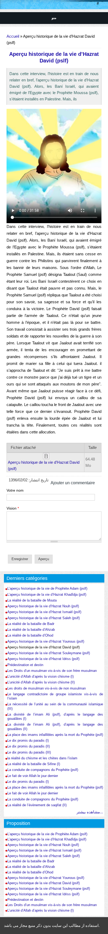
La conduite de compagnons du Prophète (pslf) (42, 770)
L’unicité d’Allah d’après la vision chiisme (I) (40, 676)
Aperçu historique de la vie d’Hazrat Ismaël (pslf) (44, 612)
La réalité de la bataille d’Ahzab (31, 630)
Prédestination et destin (25, 665)
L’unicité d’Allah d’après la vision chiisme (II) (41, 682)
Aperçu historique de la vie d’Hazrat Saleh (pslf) (43, 618)
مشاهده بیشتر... (90, 812)
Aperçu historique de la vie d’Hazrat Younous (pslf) (45, 641)
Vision (13, 508)
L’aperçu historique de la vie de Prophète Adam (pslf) (47, 588)
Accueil (13, 36)
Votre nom (15, 490)
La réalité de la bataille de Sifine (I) (33, 764)
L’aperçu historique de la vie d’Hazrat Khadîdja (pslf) (46, 594)
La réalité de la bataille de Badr (30, 624)
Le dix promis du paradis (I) (28, 740)
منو (54, 18)
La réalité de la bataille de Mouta (32, 600)
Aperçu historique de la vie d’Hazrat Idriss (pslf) (43, 659)
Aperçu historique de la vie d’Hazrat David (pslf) (43, 647)
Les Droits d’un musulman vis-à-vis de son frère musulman (52, 671)
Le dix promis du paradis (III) (29, 752)
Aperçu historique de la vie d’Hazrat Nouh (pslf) (43, 606)
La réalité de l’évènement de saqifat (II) (37, 805)
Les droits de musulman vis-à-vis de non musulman (46, 688)
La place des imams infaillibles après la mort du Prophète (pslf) (55, 735)
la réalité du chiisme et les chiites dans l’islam (42, 758)
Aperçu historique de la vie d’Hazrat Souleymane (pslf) (48, 653)
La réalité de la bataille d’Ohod (30, 635)
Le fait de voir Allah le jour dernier (32, 776)
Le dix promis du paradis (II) (28, 746)
